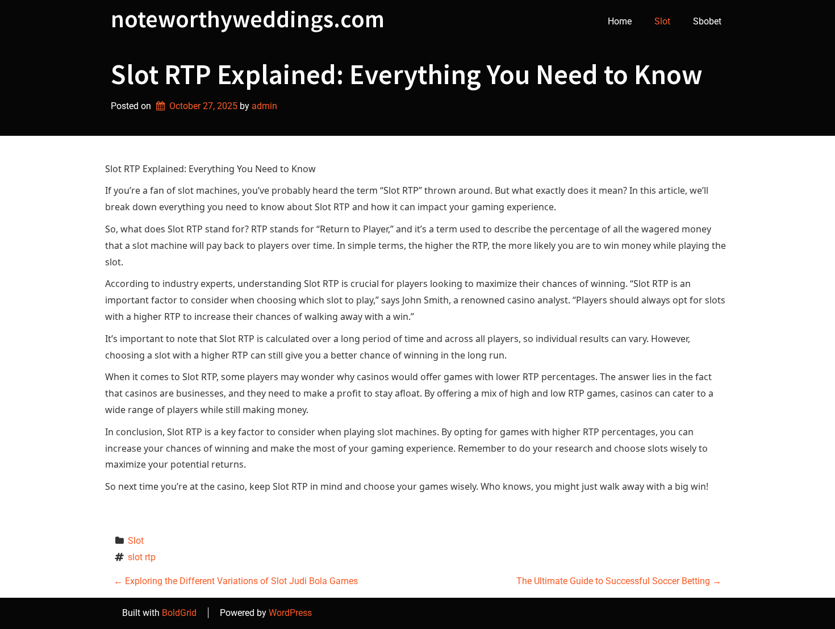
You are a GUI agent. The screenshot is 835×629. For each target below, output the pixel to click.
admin (264, 106)
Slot (662, 21)
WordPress (290, 612)
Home (620, 21)
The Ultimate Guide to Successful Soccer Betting (618, 581)
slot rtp (142, 557)
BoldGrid (179, 612)
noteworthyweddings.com (248, 19)
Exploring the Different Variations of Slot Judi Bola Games (236, 581)
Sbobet (707, 21)
